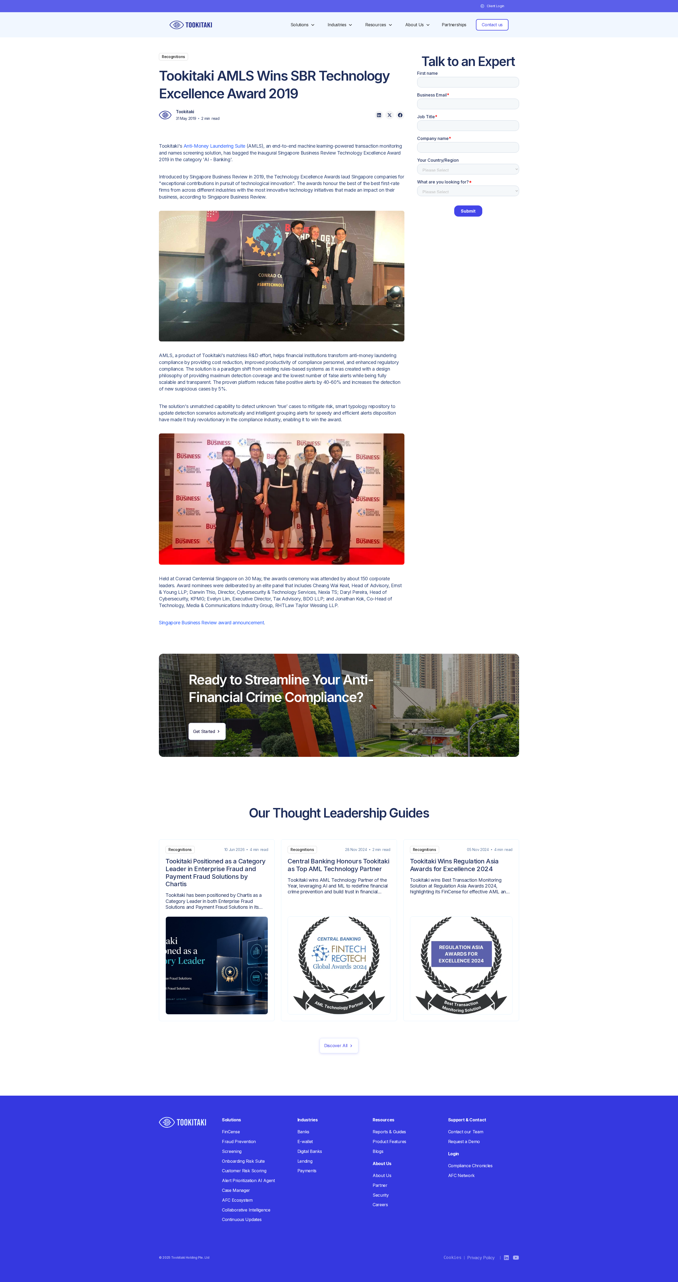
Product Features (389, 1141)
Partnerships (454, 24)
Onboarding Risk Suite (243, 1161)
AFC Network (461, 1175)
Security (381, 1195)
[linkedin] (379, 115)
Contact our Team (465, 1131)
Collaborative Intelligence (246, 1210)
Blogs (378, 1151)
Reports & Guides (389, 1131)
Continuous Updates (241, 1219)
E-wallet (305, 1141)
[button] (492, 6)
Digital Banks (309, 1151)
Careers (380, 1204)
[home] (191, 25)
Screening (232, 1151)
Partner (380, 1185)
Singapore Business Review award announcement (211, 622)
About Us (382, 1175)
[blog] (216, 930)
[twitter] (389, 115)
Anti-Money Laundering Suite (214, 146)
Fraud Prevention (239, 1141)
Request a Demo (464, 1141)
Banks (303, 1131)
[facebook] (400, 115)
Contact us (492, 24)
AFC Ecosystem (237, 1200)
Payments (306, 1170)
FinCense (231, 1131)
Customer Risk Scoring (244, 1170)
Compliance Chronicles (470, 1165)
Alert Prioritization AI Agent (248, 1180)
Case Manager (236, 1190)
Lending (305, 1161)
